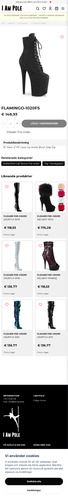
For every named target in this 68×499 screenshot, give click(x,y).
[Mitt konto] (50, 8)
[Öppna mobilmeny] (63, 8)
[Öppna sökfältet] (38, 8)
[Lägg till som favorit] (44, 8)
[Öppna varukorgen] (56, 8)
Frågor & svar (39, 400)
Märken (11, 23)
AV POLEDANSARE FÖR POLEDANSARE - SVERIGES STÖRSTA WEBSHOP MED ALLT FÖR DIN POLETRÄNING (34, 16)
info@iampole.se (16, 401)
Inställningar (34, 490)
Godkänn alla (34, 481)
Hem (3, 23)
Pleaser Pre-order (19, 132)
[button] (50, 2)
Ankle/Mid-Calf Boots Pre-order (21, 163)
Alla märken (23, 23)
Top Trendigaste (53, 163)
